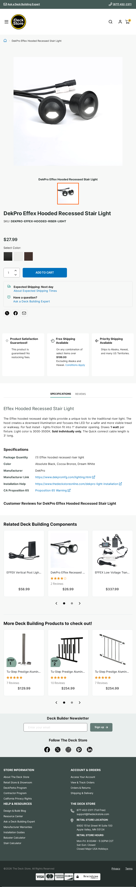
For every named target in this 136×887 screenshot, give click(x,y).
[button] (64, 603)
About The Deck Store (16, 776)
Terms (128, 868)
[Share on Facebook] (15, 313)
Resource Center (13, 816)
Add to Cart (45, 272)
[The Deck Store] (18, 21)
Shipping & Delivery (82, 793)
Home (5, 41)
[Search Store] (110, 22)
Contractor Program (15, 793)
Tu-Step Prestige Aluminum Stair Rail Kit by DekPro (112, 671)
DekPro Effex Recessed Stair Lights (68, 572)
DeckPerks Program (15, 787)
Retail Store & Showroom (18, 782)
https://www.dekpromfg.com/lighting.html (63, 477)
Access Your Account (83, 776)
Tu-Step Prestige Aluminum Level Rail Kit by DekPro (68, 671)
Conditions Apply (75, 364)
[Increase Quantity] (15, 270)
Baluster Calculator (14, 837)
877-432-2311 (85, 809)
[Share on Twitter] (7, 313)
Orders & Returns (80, 787)
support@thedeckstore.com (93, 814)
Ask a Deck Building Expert (24, 4)
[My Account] (120, 22)
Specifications (60, 393)
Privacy (116, 868)
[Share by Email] (24, 313)
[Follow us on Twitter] (57, 749)
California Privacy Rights (18, 798)
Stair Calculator (12, 843)
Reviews (80, 393)
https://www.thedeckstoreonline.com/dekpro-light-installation (77, 484)
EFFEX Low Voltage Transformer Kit (112, 572)
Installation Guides (14, 832)
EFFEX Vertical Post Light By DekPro (24, 572)
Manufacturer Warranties (18, 826)
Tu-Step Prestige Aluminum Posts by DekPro (24, 671)
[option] (8, 256)
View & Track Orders (82, 782)
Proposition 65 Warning (51, 490)
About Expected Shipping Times (35, 290)
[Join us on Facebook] (47, 749)
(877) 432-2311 (122, 4)
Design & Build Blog (15, 810)
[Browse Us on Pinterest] (79, 749)
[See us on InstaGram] (68, 749)
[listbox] (68, 257)
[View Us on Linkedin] (89, 749)
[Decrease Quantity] (15, 275)
